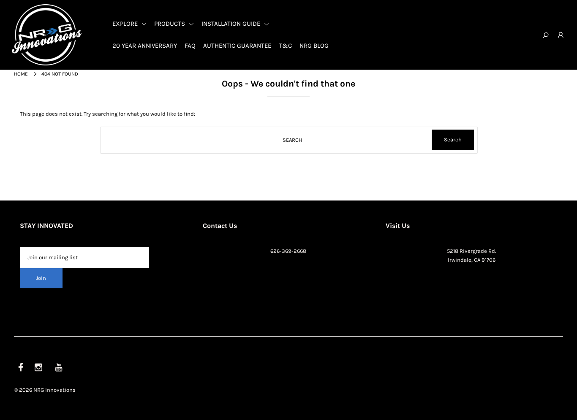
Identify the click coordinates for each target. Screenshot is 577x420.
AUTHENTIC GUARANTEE (237, 45)
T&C (285, 45)
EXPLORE (125, 23)
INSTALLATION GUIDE (231, 23)
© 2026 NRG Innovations (45, 390)
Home (21, 74)
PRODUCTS (170, 23)
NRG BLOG (314, 45)
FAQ (190, 45)
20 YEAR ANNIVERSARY (144, 45)
